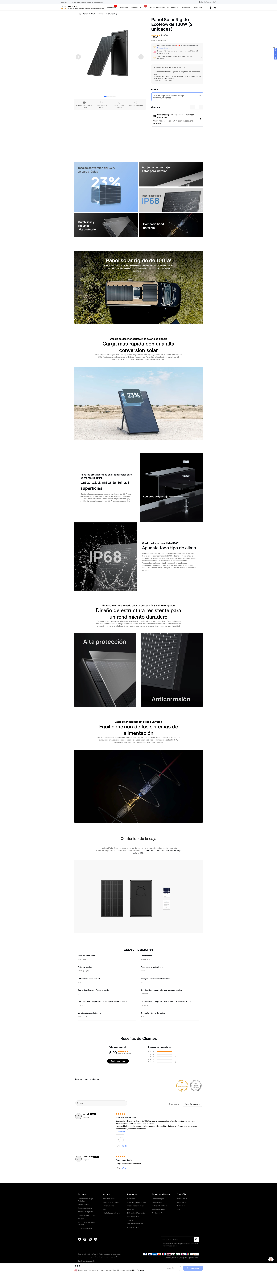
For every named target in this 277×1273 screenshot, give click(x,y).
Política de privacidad (100, 1257)
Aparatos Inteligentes (85, 1212)
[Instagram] (90, 1239)
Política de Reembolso (159, 1206)
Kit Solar (81, 1219)
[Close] (274, 47)
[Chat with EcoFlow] (271, 1259)
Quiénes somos (182, 1199)
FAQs (104, 1209)
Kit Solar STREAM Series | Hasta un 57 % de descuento (87, 2)
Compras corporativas (135, 1224)
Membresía (131, 1199)
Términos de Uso (157, 1213)
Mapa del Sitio (114, 1257)
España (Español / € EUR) (208, 2)
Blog (178, 1209)
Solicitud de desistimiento (111, 1213)
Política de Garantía (158, 1209)
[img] (120, 1114)
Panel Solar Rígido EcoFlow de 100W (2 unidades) (100, 14)
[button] (156, 35)
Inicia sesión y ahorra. (164, 48)
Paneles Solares (83, 1204)
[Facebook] (79, 1239)
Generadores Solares (85, 1208)
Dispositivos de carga (85, 1228)
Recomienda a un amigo (135, 1206)
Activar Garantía (108, 1206)
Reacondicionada (133, 1216)
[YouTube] (95, 1239)
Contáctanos (181, 1202)
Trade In (130, 1220)
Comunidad (180, 1206)
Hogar (80, 14)
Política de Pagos (158, 1199)
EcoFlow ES (94, 1254)
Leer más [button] (121, 1131)
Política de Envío (157, 1202)
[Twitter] (84, 1239)
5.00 (113, 1052)
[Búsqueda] (206, 7)
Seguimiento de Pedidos (111, 1202)
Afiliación (130, 1209)
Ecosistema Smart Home (86, 1215)
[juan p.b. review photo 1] (120, 1138)
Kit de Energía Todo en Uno (136, 1202)
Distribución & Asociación (136, 1213)
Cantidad (156, 107)
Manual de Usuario (109, 1199)
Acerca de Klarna (133, 1227)
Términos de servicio (85, 1257)
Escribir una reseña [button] (118, 1061)
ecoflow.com (64, 2)
